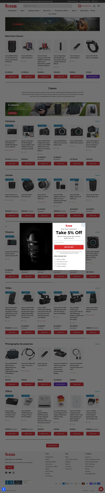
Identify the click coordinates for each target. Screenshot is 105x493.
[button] (4, 489)
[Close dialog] (83, 225)
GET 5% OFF (69, 247)
